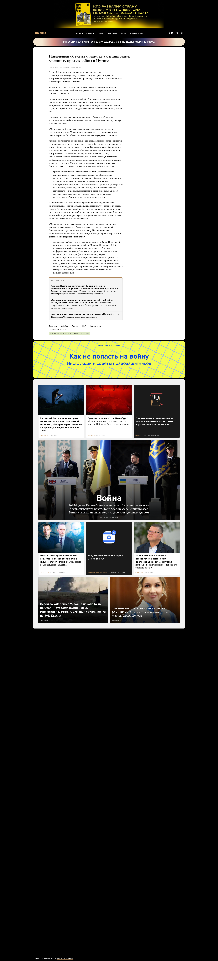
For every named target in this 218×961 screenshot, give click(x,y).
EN (182, 33)
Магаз (123, 33)
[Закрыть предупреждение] (182, 958)
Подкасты (113, 33)
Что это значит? (65, 959)
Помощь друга (136, 33)
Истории (90, 33)
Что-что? (63, 329)
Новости (79, 33)
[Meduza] (40, 32)
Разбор (101, 33)
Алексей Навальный (76, 67)
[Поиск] (177, 33)
